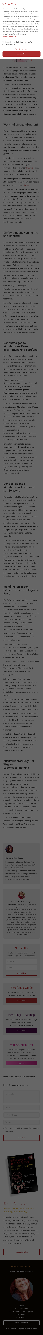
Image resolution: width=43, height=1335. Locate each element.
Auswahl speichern (21, 49)
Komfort (29, 42)
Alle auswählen (21, 54)
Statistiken (19, 42)
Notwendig (7, 42)
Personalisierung (9, 44)
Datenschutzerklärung (9, 36)
